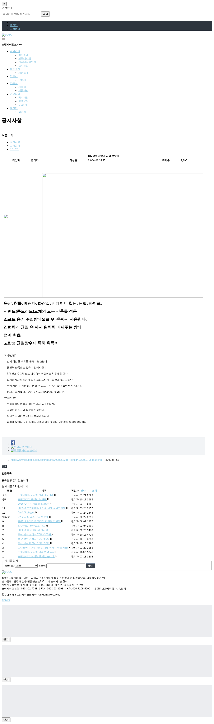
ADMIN (6, 600)
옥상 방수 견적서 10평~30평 (34, 543)
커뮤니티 (15, 94)
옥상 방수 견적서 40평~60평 (34, 538)
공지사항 (23, 97)
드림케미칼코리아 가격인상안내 (36, 495)
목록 (4, 466)
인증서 (14, 76)
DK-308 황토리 (26, 512)
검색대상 (9, 565)
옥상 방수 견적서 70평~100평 (35, 534)
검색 (45, 13)
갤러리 (14, 108)
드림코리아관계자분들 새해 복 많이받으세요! (43, 547)
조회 (94, 490)
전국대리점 (24, 58)
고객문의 (23, 101)
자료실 (14, 83)
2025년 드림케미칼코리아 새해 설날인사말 (42, 508)
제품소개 (15, 69)
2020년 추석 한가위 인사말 (33, 530)
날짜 (82, 490)
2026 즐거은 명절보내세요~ (34, 503)
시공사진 (23, 90)
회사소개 (15, 51)
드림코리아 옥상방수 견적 (32, 499)
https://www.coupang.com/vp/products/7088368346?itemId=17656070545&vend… (57, 459)
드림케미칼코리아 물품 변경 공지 (36, 552)
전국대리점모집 (27, 62)
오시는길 (23, 65)
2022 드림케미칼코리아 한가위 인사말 (39, 521)
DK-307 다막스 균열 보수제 (33, 516)
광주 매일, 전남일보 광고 (32, 525)
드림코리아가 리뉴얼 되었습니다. (36, 556)
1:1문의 (22, 104)
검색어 (42, 565)
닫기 (6, 639)
